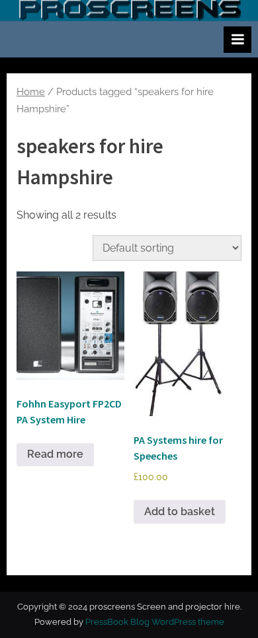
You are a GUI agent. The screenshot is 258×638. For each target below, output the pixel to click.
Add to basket (179, 511)
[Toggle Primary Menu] (237, 39)
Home (31, 91)
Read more (55, 454)
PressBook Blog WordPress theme (154, 622)
